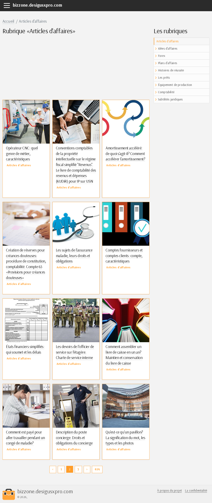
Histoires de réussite (171, 70)
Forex (161, 56)
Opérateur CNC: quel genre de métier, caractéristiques (22, 153)
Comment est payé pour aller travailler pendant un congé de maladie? (25, 438)
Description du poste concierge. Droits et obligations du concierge (74, 438)
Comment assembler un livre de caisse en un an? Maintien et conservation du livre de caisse (124, 355)
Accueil (8, 21)
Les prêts (164, 77)
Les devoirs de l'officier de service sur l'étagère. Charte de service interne (75, 352)
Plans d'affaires (167, 63)
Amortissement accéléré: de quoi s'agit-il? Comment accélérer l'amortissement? (125, 153)
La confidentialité (196, 490)
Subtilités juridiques (170, 99)
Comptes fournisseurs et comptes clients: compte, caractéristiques (124, 256)
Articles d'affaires (167, 41)
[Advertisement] (75, 67)
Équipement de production (175, 85)
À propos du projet (169, 490)
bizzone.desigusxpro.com (37, 5)
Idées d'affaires (167, 48)
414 (97, 469)
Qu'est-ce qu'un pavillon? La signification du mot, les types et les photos (125, 438)
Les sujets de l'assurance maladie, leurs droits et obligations (74, 256)
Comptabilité (166, 92)
